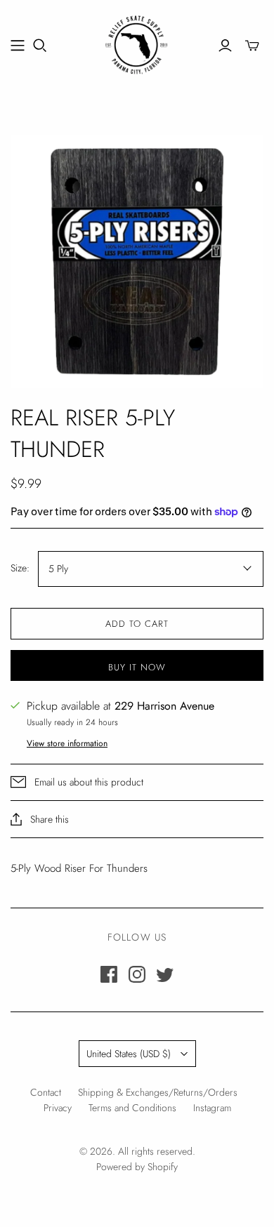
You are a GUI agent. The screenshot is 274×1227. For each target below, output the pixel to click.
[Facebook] (108, 974)
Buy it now (137, 667)
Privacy (58, 1108)
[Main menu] (18, 46)
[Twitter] (165, 974)
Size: (20, 568)
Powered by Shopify (137, 1167)
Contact (45, 1092)
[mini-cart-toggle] (252, 45)
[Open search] (40, 46)
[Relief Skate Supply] (137, 43)
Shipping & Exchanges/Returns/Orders (157, 1092)
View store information (67, 743)
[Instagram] (137, 974)
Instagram (212, 1108)
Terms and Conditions (132, 1108)
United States (128, 1054)
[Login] (225, 45)
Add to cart (137, 623)
